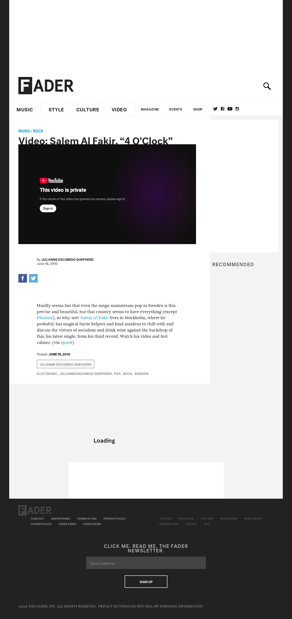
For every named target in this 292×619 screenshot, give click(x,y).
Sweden (141, 373)
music (24, 130)
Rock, (128, 373)
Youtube (207, 518)
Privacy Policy (115, 518)
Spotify (191, 523)
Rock (38, 130)
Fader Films (92, 523)
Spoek (66, 342)
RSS (207, 523)
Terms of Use (87, 518)
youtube (229, 109)
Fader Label (68, 523)
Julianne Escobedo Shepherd (67, 259)
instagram (237, 109)
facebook (222, 109)
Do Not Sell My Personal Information (166, 606)
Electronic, (47, 373)
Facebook (186, 518)
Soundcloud (169, 523)
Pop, (118, 373)
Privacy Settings (114, 606)
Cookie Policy (41, 523)
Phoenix (45, 317)
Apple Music (253, 518)
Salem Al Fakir (94, 317)
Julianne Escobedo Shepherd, (86, 373)
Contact (37, 518)
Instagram (228, 518)
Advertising (60, 518)
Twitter (215, 109)
